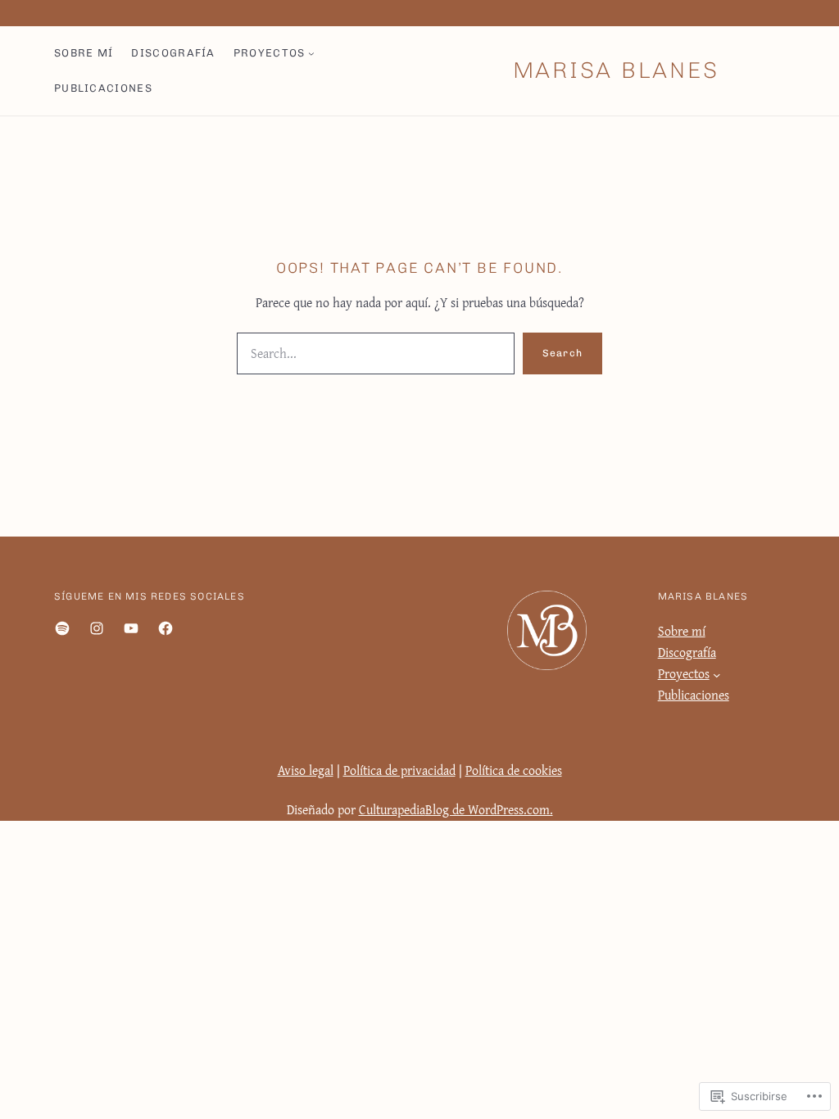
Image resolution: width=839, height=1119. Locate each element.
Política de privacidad (399, 770)
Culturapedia (392, 809)
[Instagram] (96, 628)
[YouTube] (131, 628)
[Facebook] (165, 628)
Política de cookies (513, 770)
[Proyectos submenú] (311, 53)
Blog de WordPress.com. (489, 809)
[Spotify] (62, 628)
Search (562, 353)
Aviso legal (305, 770)
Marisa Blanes (616, 70)
